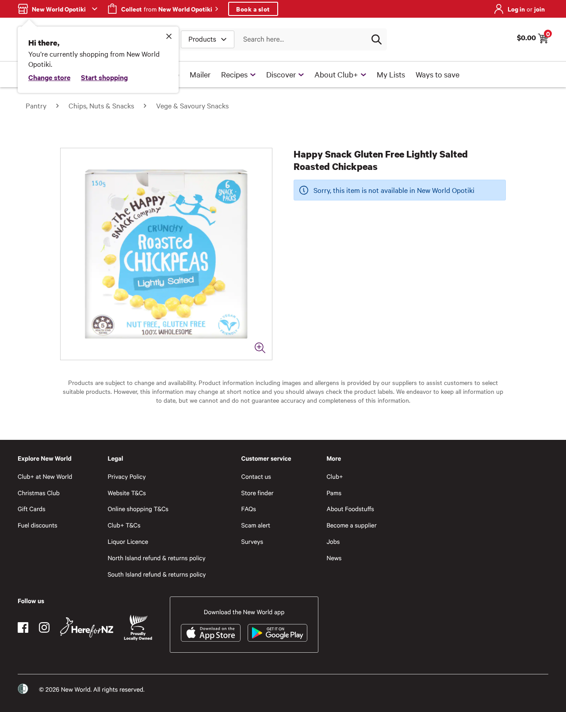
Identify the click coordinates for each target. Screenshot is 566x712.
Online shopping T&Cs (137, 508)
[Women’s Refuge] (23, 689)
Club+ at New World (45, 476)
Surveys (252, 541)
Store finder (257, 493)
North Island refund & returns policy (156, 558)
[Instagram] (44, 627)
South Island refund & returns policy (156, 574)
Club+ (334, 476)
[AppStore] (211, 633)
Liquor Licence (127, 541)
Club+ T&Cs (123, 525)
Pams (333, 493)
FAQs (248, 508)
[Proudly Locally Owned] (138, 628)
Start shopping (104, 77)
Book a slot (253, 8)
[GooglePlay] (277, 633)
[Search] (376, 39)
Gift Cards (32, 508)
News (333, 558)
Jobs (333, 541)
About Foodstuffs (350, 508)
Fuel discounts (37, 525)
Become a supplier (351, 525)
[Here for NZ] (86, 627)
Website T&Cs (126, 493)
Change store (49, 77)
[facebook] (23, 627)
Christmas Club (39, 493)
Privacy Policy (126, 476)
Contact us (256, 476)
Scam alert (256, 525)
